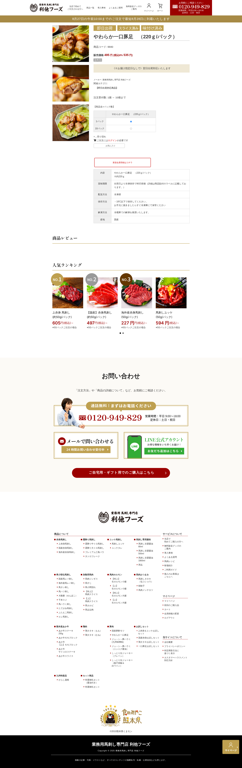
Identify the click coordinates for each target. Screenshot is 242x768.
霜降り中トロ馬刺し (94, 543)
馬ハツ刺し (64, 591)
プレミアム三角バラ (94, 552)
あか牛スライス (66, 656)
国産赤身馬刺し (66, 548)
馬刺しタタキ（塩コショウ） (145, 580)
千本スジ (63, 600)
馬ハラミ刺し (65, 604)
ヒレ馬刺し (64, 616)
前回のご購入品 (171, 605)
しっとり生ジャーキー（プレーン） (122, 654)
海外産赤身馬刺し (67, 552)
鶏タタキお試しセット (148, 642)
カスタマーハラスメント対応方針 (175, 658)
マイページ (149, 11)
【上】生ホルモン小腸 (119, 587)
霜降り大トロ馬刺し (94, 548)
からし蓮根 (64, 680)
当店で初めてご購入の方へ (173, 540)
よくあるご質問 (116, 8)
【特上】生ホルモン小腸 (119, 580)
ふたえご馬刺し (66, 612)
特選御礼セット (92, 687)
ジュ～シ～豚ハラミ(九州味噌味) (121, 640)
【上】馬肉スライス (91, 599)
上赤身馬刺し (65, 543)
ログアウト (169, 618)
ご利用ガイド (170, 569)
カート (160, 11)
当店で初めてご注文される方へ (75, 7)
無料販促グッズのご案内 (134, 7)
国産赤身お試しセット (148, 638)
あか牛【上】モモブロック (68, 643)
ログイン (112, 140)
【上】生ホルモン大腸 (119, 601)
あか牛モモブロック (68, 638)
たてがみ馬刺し (66, 608)
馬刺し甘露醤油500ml (145, 552)
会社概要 (168, 642)
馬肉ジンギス (91, 579)
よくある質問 (170, 557)
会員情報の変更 (171, 613)
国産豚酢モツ (118, 630)
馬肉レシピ (169, 561)
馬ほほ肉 (89, 609)
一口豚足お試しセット (148, 646)
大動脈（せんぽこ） (68, 595)
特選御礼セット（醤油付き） (92, 681)
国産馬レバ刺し (66, 579)
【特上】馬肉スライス (91, 592)
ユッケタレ (117, 548)
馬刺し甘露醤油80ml (145, 545)
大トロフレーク (92, 556)
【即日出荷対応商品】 (107, 88)
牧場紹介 (168, 565)
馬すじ (88, 583)
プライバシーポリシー (174, 646)
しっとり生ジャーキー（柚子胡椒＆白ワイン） (122, 663)
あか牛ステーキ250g (66, 632)
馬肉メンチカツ (145, 590)
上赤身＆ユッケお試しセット (148, 632)
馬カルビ (89, 605)
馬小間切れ (90, 587)
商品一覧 (90, 8)
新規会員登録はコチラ (122, 162)
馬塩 (140, 565)
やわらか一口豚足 (120, 635)
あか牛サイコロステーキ (67, 650)
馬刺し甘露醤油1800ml (145, 559)
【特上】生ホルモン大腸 (119, 594)
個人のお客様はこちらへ (171, 575)
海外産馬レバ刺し (67, 583)
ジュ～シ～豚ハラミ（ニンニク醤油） (121, 647)
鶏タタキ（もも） (93, 630)
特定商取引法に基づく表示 (171, 651)
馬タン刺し (64, 587)
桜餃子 (141, 586)
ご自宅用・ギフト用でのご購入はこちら (121, 472)
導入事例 (101, 8)
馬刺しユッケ (118, 543)
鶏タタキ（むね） (93, 635)
